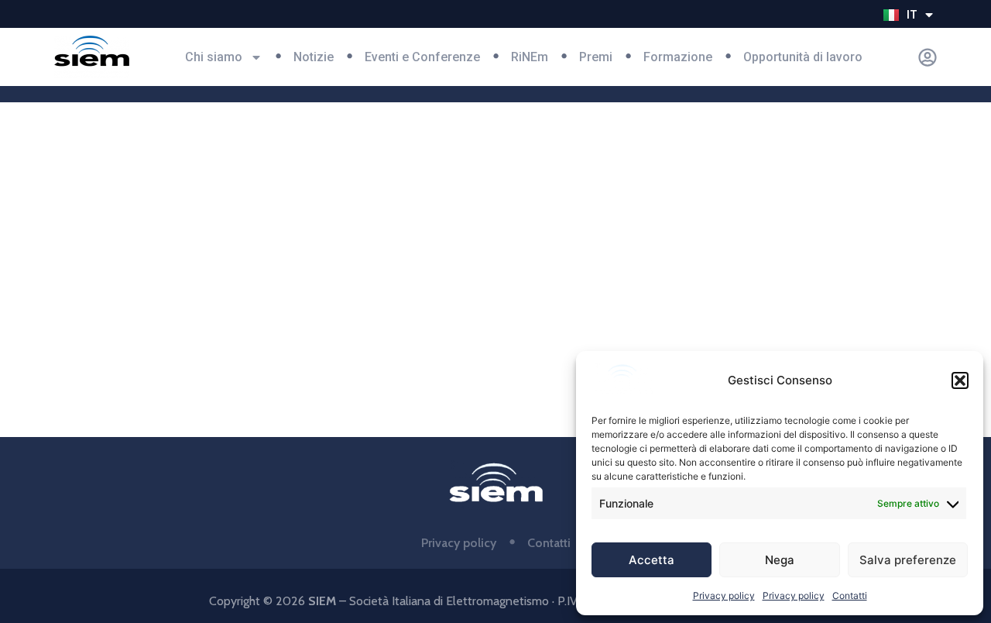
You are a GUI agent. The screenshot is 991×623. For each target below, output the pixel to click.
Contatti (849, 595)
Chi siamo (213, 57)
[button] (960, 380)
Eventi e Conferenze (422, 57)
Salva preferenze (907, 559)
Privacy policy (724, 595)
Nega (779, 559)
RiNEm (529, 57)
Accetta (651, 559)
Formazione (677, 57)
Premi (595, 57)
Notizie (313, 57)
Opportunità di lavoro (802, 57)
